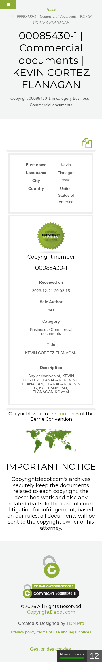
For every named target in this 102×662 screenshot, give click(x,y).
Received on (51, 282)
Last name (36, 172)
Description (51, 368)
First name (36, 164)
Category (51, 321)
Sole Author (51, 302)
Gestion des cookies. (51, 649)
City (36, 180)
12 (94, 656)
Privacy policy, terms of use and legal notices (51, 632)
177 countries (64, 413)
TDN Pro (75, 623)
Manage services (72, 654)
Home (51, 10)
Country (36, 188)
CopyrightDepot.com (51, 612)
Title (51, 344)
